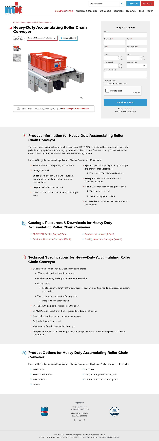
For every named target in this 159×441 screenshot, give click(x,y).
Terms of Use (97, 437)
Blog (141, 11)
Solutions (119, 11)
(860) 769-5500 (81, 407)
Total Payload (108, 62)
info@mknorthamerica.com (79, 409)
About (150, 11)
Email (106, 47)
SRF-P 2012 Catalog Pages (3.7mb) (49, 234)
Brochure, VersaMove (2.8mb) (99, 234)
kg (121, 67)
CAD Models (105, 11)
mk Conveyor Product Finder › (75, 108)
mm (121, 59)
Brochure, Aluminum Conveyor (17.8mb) (52, 239)
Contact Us (133, 4)
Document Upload (110, 80)
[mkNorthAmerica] (13, 8)
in (121, 57)
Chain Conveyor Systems (42, 22)
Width (129, 54)
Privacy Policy (86, 437)
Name (106, 31)
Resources (131, 11)
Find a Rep (147, 4)
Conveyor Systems (64, 11)
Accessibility (107, 437)
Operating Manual (69, 38)
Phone (129, 39)
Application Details (110, 70)
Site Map (117, 437)
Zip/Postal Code (132, 47)
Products (16, 22)
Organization (108, 39)
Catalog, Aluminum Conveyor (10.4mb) (103, 239)
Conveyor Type (132, 62)
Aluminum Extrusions (86, 11)
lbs (121, 64)
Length (106, 54)
